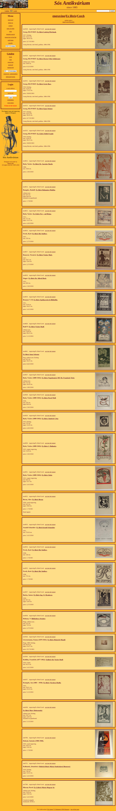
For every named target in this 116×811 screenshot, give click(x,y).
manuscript (10, 67)
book (10, 57)
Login (15, 11)
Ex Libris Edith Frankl (45, 134)
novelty (10, 43)
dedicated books (10, 77)
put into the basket (50, 29)
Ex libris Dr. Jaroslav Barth (42, 164)
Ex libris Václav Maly (44, 255)
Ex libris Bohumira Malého (45, 190)
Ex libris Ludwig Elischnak (46, 32)
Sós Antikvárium (72, 3)
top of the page (75, 809)
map (10, 59)
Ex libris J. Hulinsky (49, 446)
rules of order (10, 28)
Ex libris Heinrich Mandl (56, 640)
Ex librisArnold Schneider (45, 527)
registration (10, 100)
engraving (10, 62)
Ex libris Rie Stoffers (39, 234)
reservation (10, 103)
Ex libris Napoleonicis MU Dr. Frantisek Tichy (58, 378)
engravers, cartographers (10, 74)
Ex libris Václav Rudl (36, 327)
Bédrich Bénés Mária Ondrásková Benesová (54, 766)
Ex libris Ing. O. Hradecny (43, 595)
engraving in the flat (10, 37)
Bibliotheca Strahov (38, 619)
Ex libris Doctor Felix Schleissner (48, 59)
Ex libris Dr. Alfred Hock (37, 278)
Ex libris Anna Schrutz (31, 354)
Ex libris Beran (37, 499)
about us (10, 23)
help (10, 31)
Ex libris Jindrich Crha (50, 419)
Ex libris (71, 16)
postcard (10, 65)
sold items (10, 40)
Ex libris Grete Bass (44, 84)
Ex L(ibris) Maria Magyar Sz (44, 787)
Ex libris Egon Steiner (44, 109)
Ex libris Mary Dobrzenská (32, 710)
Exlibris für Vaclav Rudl (54, 660)
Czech (81, 16)
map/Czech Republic (68, 22)
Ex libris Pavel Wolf (49, 398)
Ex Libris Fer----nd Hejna (42, 214)
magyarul (10, 20)
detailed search (10, 34)
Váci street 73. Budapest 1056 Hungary (58, 809)
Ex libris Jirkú (47, 475)
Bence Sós (11, 163)
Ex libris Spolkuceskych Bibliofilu (45, 300)
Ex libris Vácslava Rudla (52, 683)
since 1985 (72, 7)
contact (11, 25)
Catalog (7, 11)
